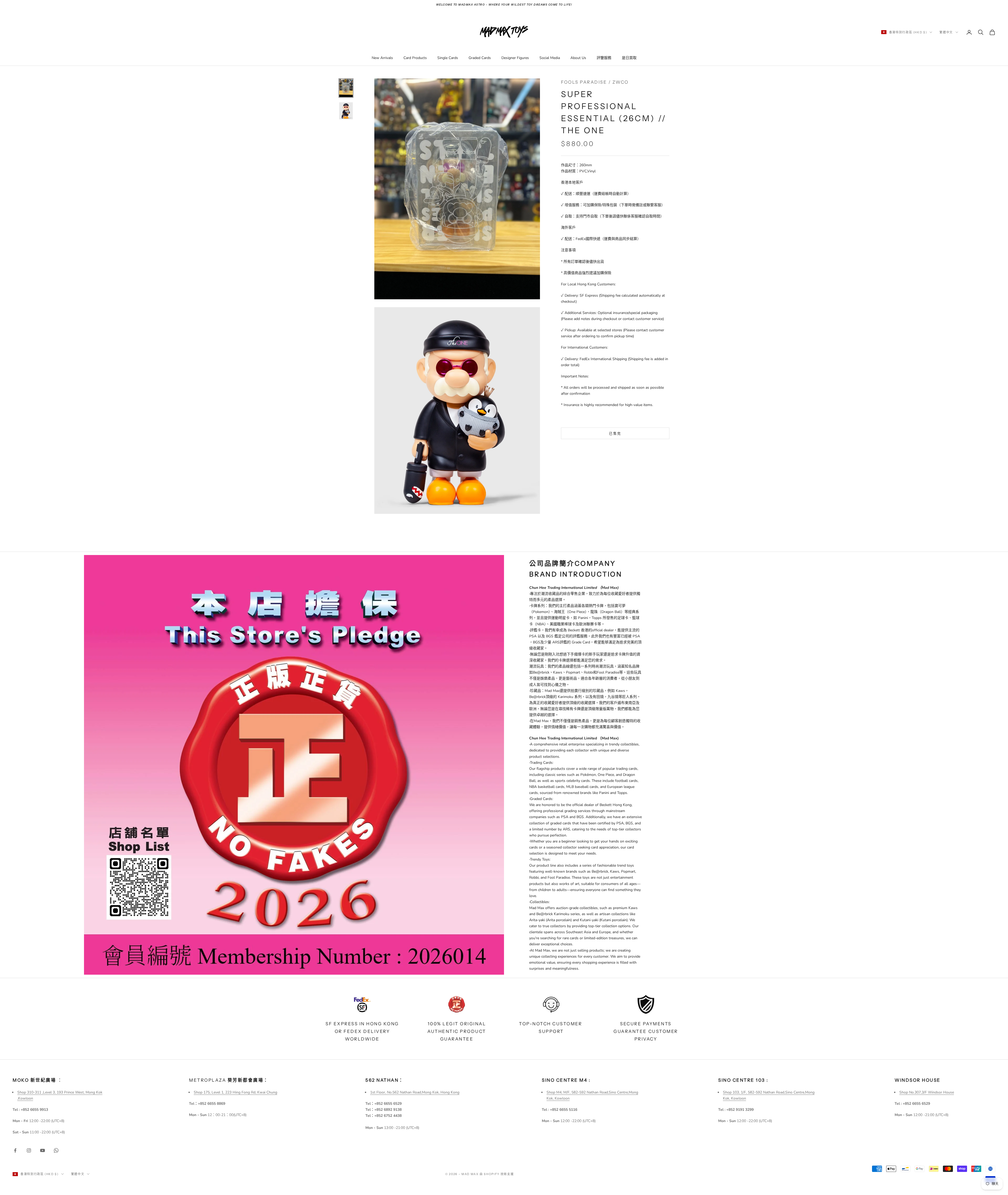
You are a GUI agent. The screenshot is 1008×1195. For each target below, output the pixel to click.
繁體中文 (946, 32)
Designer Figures (515, 57)
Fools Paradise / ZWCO (595, 82)
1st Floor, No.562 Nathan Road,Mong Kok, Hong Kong (414, 1092)
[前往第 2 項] (346, 111)
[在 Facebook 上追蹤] (15, 1150)
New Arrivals (382, 57)
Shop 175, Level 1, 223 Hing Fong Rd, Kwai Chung (235, 1092)
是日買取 (629, 57)
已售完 (615, 433)
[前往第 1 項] (346, 88)
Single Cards (447, 57)
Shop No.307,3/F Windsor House (926, 1092)
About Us (578, 57)
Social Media (549, 57)
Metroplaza (229, 1080)
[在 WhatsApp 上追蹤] (56, 1150)
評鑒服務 (604, 57)
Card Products (415, 57)
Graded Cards (480, 57)
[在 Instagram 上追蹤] (29, 1150)
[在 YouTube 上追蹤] (42, 1150)
